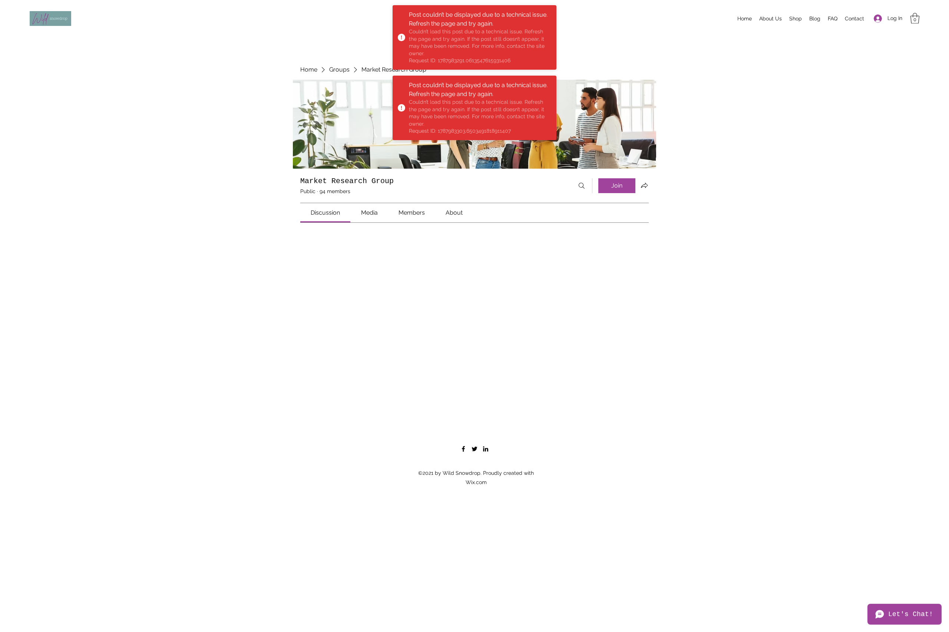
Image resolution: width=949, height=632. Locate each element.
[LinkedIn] (485, 449)
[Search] (581, 185)
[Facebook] (463, 449)
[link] (325, 212)
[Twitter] (474, 449)
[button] (914, 18)
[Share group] (644, 185)
